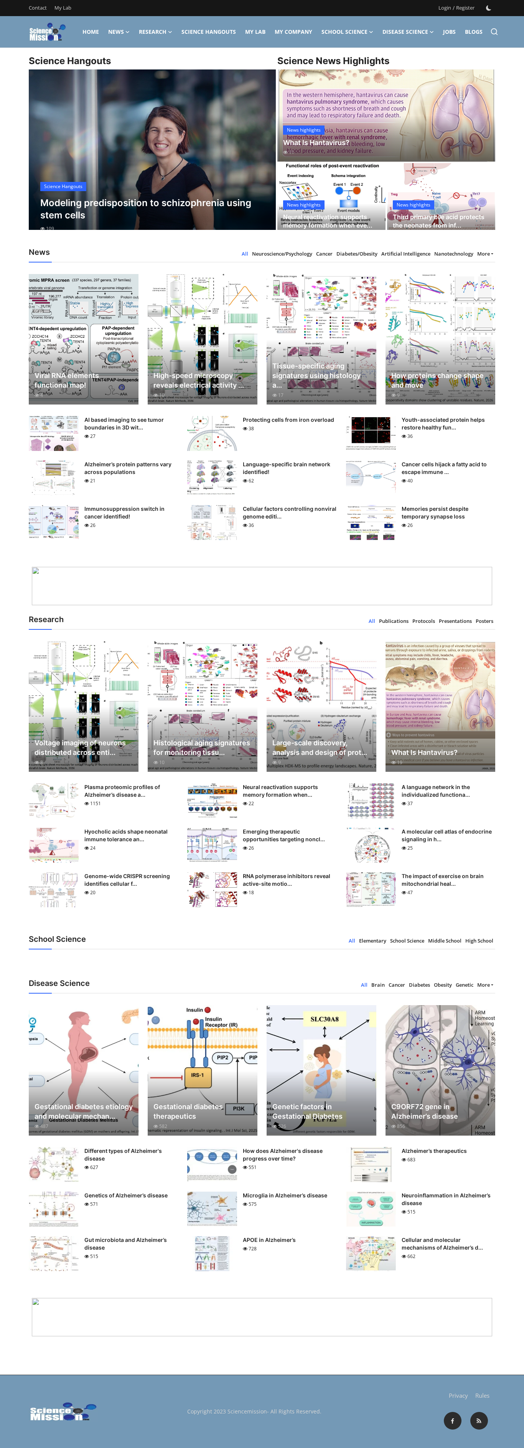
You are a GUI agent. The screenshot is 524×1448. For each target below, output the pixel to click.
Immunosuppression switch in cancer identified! (124, 512)
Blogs (474, 31)
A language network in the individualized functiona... (436, 791)
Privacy (458, 1395)
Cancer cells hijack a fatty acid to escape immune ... (444, 468)
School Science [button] (344, 31)
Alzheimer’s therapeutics (434, 1151)
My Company (293, 31)
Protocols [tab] (423, 621)
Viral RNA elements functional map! (67, 380)
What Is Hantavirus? (316, 143)
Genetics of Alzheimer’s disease (126, 1195)
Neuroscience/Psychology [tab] (282, 253)
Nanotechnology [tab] (453, 253)
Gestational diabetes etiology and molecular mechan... (84, 1111)
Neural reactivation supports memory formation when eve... (327, 221)
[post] (152, 156)
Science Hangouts (208, 31)
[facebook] (452, 1421)
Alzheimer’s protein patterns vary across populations (127, 468)
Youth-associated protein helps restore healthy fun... (443, 423)
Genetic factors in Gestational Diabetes (307, 1111)
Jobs (449, 31)
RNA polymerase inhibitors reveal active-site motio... (286, 880)
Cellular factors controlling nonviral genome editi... (289, 512)
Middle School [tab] (444, 940)
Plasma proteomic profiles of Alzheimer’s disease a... (122, 791)
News (116, 31)
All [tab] (245, 253)
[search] (494, 32)
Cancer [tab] (324, 253)
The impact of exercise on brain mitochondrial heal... (443, 880)
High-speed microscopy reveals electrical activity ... (198, 380)
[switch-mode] (488, 8)
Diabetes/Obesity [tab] (356, 253)
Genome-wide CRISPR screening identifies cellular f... (127, 880)
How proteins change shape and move (437, 380)
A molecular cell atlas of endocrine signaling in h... (447, 835)
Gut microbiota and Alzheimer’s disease (125, 1244)
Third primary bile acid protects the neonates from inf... (438, 221)
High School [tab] (479, 940)
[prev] (41, 156)
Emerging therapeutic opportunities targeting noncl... (284, 835)
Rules (482, 1395)
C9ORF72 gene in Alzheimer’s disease (424, 1111)
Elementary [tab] (372, 940)
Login (444, 7)
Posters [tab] (484, 621)
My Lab (62, 7)
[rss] (479, 1421)
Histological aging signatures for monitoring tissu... (201, 747)
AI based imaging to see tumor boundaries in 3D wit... (124, 423)
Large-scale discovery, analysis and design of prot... (319, 747)
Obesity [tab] (443, 984)
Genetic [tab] (464, 984)
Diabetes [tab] (419, 984)
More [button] (483, 253)
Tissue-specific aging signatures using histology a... (316, 375)
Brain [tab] (378, 984)
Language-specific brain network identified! (286, 468)
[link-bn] (262, 586)
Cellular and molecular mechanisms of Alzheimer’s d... (442, 1244)
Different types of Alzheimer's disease (123, 1155)
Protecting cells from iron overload (288, 419)
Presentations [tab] (455, 621)
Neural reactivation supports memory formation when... (280, 791)
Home (90, 31)
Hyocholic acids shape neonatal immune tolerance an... (126, 835)
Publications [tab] (394, 621)
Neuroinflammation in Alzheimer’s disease (446, 1199)
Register (465, 7)
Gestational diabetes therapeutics (188, 1111)
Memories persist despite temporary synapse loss (435, 512)
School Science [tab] (407, 940)
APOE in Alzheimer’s (269, 1240)
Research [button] (152, 31)
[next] (263, 156)
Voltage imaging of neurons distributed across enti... (80, 747)
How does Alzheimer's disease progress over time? (283, 1155)
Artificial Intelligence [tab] (405, 253)
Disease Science (405, 31)
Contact (38, 7)
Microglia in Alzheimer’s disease (285, 1195)
